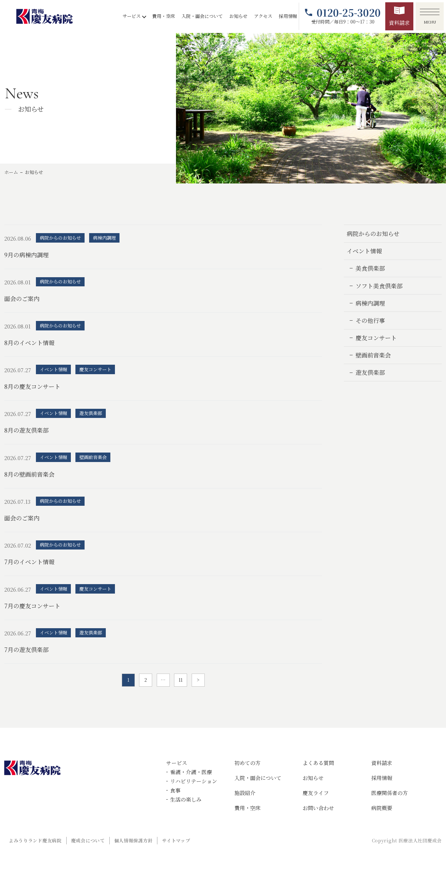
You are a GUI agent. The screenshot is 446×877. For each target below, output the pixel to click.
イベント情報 (364, 251)
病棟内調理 (370, 303)
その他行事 (370, 320)
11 (181, 680)
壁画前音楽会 (373, 355)
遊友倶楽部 (370, 372)
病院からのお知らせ (373, 233)
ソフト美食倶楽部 (379, 285)
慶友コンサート (376, 337)
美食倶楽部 (370, 268)
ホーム (11, 172)
